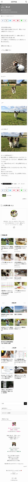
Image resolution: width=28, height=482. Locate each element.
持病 (8, 435)
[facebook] (12, 478)
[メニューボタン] (2, 2)
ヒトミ (14, 219)
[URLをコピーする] (25, 20)
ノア (19, 183)
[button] (2, 20)
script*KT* (25, 466)
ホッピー (23, 183)
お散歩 (15, 183)
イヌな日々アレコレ (7, 183)
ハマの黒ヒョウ (14, 473)
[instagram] (16, 478)
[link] (14, 227)
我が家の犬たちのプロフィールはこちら (14, 463)
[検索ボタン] (26, 2)
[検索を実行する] (25, 403)
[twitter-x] (14, 478)
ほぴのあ (14, 2)
